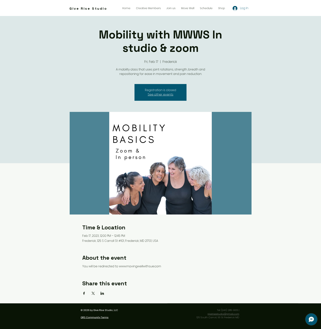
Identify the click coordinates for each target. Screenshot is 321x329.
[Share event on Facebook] (84, 293)
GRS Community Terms (94, 317)
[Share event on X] (93, 293)
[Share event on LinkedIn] (102, 293)
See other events (160, 94)
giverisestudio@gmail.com (223, 314)
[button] (171, 8)
